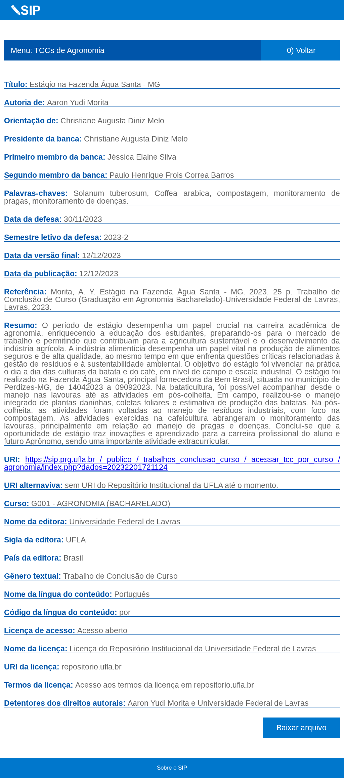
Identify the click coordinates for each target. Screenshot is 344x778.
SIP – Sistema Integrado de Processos (26, 10)
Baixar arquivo (301, 727)
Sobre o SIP (172, 768)
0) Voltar (301, 50)
